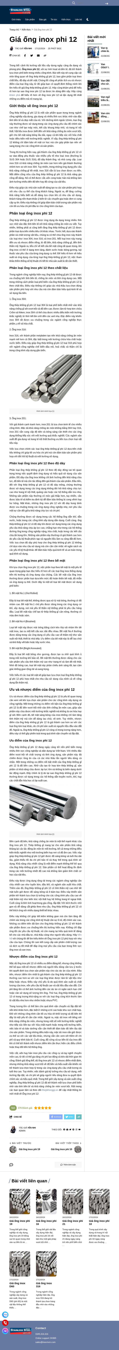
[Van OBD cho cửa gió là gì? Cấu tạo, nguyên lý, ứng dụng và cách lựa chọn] (93, 85)
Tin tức (54, 19)
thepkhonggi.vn (50, 1090)
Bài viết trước (21, 1143)
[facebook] (64, 1129)
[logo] (20, 14)
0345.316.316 (41, 1334)
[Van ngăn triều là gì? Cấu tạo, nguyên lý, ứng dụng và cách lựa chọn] (93, 101)
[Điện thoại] (5, 1323)
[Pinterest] (73, 1129)
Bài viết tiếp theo (67, 1143)
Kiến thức (66, 19)
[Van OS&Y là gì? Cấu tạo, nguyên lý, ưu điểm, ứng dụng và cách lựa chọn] (93, 68)
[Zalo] (5, 1315)
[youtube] (79, 1129)
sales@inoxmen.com (45, 1342)
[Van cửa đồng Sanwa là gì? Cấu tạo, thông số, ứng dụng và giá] (93, 117)
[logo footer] (20, 1331)
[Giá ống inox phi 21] (72, 1201)
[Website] (67, 1129)
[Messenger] (5, 1331)
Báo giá (42, 19)
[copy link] (45, 55)
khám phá (14, 95)
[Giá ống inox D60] (19, 1264)
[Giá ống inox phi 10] (99, 1201)
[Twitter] (70, 1129)
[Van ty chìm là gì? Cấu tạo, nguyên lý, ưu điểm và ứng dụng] (93, 52)
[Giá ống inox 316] (46, 1264)
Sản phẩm (30, 19)
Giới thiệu (16, 19)
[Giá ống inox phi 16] (46, 1201)
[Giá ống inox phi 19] (19, 1201)
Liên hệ (78, 19)
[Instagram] (76, 1129)
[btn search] (107, 4)
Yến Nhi (28, 48)
